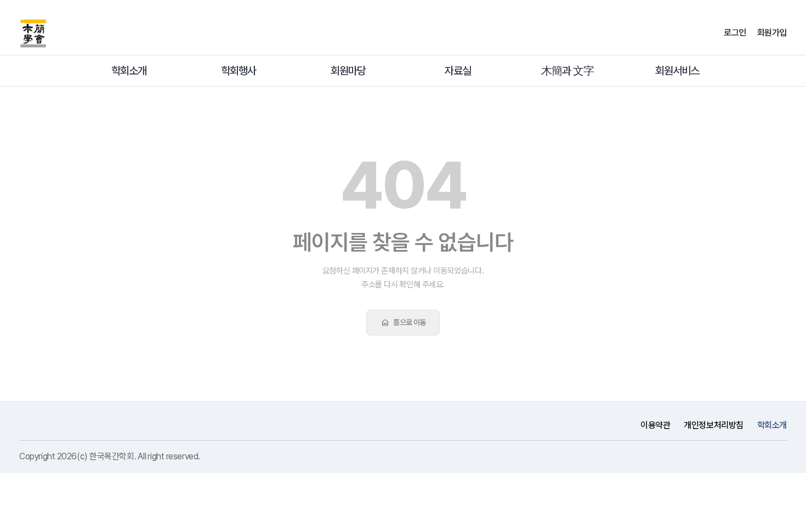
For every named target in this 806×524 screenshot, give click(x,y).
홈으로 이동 (403, 322)
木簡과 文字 (567, 70)
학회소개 (128, 70)
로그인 (735, 32)
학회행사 (238, 70)
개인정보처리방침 (713, 425)
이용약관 (655, 425)
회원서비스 (677, 70)
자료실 (458, 70)
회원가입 (772, 32)
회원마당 (348, 70)
